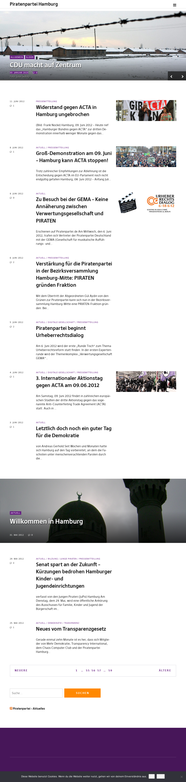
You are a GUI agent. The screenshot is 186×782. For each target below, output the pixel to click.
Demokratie (55, 623)
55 (88, 670)
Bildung (53, 558)
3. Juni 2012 (16, 422)
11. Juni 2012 (17, 101)
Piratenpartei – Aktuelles (29, 708)
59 (110, 670)
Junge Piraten (68, 558)
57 (99, 670)
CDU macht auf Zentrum (45, 65)
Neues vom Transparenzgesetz (71, 629)
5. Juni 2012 (16, 322)
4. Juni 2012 (16, 372)
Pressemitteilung (46, 101)
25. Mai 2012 (17, 623)
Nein (160, 776)
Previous (172, 75)
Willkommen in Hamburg (46, 521)
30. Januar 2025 (19, 72)
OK (151, 776)
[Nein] (181, 777)
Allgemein (17, 57)
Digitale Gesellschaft (61, 322)
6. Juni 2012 (16, 258)
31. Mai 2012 (17, 535)
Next (181, 75)
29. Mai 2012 (17, 558)
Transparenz (71, 623)
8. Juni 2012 (16, 147)
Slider (30, 57)
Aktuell (41, 147)
